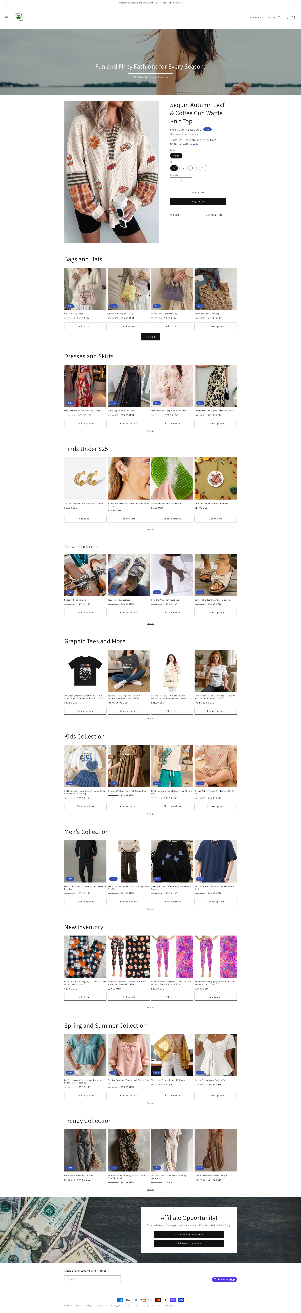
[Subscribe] (117, 1279)
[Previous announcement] (6, 3)
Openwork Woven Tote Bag (207, 314)
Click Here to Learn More (189, 1234)
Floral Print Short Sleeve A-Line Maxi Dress (214, 410)
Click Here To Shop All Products (150, 77)
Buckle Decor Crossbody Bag (164, 314)
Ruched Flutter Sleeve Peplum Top (210, 1080)
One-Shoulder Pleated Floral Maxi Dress (82, 410)
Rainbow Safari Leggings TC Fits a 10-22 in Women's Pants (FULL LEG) (214, 983)
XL (202, 168)
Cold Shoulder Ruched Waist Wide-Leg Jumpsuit (168, 1176)
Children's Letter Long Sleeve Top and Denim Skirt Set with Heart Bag (85, 792)
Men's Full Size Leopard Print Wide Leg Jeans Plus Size (128, 887)
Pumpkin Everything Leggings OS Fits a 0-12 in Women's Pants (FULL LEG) (128, 983)
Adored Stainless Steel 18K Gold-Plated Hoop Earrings (128, 504)
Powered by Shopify (85, 1306)
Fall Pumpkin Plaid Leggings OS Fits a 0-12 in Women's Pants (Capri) (85, 983)
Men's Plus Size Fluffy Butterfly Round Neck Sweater (171, 887)
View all (150, 336)
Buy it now (198, 201)
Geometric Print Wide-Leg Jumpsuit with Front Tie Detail (126, 1176)
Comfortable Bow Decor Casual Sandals (213, 600)
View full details (214, 214)
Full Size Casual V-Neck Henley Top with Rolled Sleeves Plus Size (82, 1081)
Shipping (174, 134)
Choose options (215, 326)
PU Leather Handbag (73, 314)
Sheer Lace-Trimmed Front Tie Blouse (168, 1080)
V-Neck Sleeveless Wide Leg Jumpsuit (212, 1175)
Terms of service (132, 1306)
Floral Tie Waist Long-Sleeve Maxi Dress (169, 410)
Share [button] (176, 214)
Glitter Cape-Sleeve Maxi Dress (121, 410)
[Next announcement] (294, 3)
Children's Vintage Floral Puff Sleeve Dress (127, 791)
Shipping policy (148, 1306)
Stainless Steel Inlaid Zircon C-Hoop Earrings (85, 503)
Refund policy (102, 1306)
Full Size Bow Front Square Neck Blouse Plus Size (128, 1081)
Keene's (74, 1306)
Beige (176, 155)
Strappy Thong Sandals (75, 600)
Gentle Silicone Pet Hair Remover (166, 503)
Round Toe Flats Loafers (119, 600)
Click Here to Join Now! (189, 1243)
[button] (6, 17)
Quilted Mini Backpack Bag (120, 314)
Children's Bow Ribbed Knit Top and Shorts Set (214, 792)
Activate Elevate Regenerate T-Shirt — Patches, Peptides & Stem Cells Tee (125, 697)
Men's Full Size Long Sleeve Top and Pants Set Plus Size (85, 887)
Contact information (166, 1306)
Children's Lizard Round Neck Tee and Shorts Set (171, 792)
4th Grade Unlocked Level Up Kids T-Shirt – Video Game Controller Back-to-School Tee (84, 697)
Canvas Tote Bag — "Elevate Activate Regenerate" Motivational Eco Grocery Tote (171, 697)
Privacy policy (116, 1306)
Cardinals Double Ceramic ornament (211, 503)
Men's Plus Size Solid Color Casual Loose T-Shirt (214, 887)
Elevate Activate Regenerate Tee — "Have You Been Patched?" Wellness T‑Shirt (215, 697)
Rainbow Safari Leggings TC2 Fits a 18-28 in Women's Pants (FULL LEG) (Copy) (171, 983)
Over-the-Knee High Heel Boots (165, 600)
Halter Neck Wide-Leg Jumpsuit (78, 1175)
